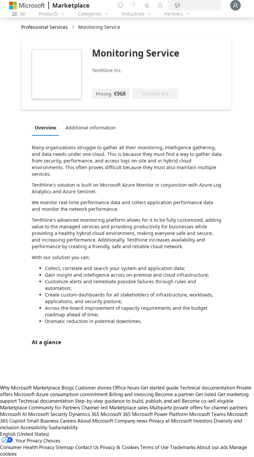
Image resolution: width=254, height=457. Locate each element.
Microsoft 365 (116, 414)
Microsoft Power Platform (160, 414)
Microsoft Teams (207, 414)
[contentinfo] (73, 27)
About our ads (212, 447)
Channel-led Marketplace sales (114, 407)
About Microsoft (95, 420)
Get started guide (160, 387)
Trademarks (182, 447)
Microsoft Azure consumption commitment (61, 394)
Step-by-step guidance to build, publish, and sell (128, 400)
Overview (45, 127)
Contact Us (87, 447)
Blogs (68, 387)
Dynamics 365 (84, 414)
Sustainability (63, 427)
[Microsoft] (27, 5)
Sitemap (65, 447)
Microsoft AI (13, 414)
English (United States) (24, 434)
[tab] (47, 127)
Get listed (205, 394)
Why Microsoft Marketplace (30, 387)
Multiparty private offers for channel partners (198, 407)
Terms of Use (154, 447)
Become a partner (174, 394)
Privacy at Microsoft (170, 420)
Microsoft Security (47, 414)
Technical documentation (207, 387)
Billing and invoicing (131, 394)
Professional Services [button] (44, 27)
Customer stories (93, 387)
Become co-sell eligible (207, 400)
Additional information (90, 127)
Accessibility (34, 427)
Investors (202, 420)
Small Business (43, 420)
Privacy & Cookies (119, 447)
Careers (68, 420)
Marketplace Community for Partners (40, 407)
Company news (131, 420)
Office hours (126, 387)
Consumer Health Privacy (27, 447)
